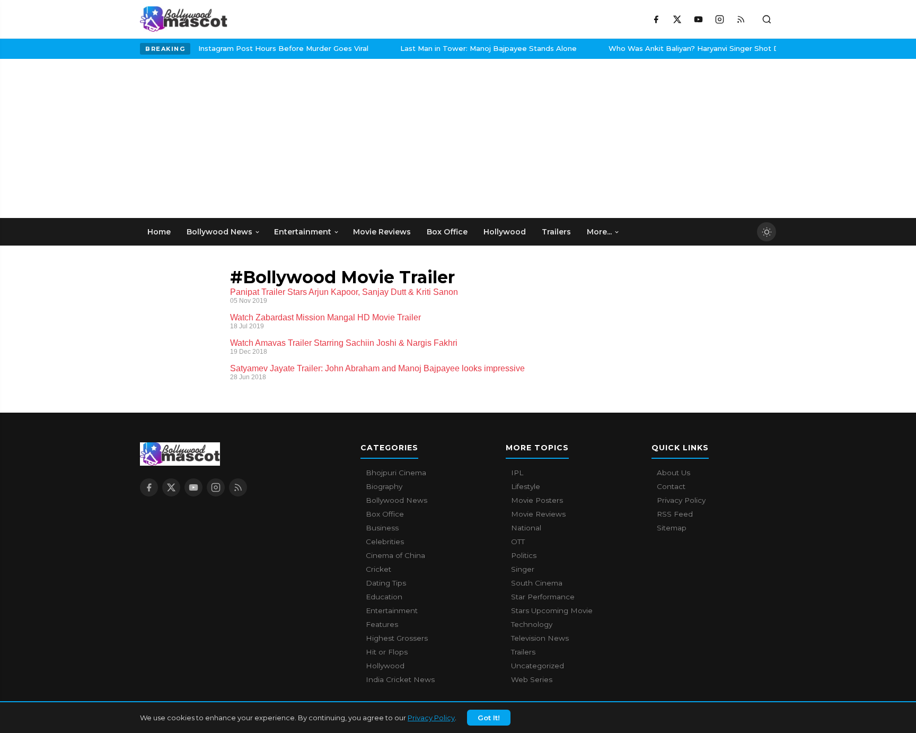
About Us (673, 472)
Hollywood (385, 665)
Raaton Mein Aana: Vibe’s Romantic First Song (676, 48)
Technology (531, 624)
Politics (523, 555)
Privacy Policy (431, 717)
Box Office (385, 514)
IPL (517, 472)
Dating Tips (386, 583)
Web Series (531, 679)
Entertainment (392, 610)
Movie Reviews (538, 514)
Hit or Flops (387, 652)
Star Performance (543, 596)
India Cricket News (400, 679)
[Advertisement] (219, 138)
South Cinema (536, 583)
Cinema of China (395, 555)
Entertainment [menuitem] (302, 232)
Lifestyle (525, 486)
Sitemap (671, 527)
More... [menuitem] (599, 232)
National (526, 527)
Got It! (489, 717)
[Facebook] (656, 19)
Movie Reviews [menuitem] (382, 232)
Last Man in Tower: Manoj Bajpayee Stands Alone (257, 48)
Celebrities (385, 541)
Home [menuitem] (159, 232)
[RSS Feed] (741, 19)
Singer (522, 569)
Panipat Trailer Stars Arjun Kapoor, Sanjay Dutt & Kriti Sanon (344, 291)
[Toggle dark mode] (766, 231)
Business (382, 527)
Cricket (378, 569)
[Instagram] (719, 19)
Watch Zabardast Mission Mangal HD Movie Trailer (325, 317)
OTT (518, 541)
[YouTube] (698, 19)
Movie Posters (537, 500)
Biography (384, 486)
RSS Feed (675, 514)
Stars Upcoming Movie (552, 610)
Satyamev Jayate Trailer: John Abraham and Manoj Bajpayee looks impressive (377, 368)
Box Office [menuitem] (447, 232)
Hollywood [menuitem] (504, 232)
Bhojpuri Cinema (396, 472)
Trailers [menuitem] (556, 232)
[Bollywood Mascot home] (183, 19)
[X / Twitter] (677, 19)
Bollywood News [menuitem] (219, 232)
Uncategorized (537, 665)
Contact (671, 486)
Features (382, 624)
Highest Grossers (397, 638)
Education (384, 596)
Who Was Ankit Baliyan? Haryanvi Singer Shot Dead (469, 48)
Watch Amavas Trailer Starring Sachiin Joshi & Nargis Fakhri (343, 342)
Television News (540, 638)
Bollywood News (396, 500)
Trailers (523, 652)
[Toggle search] (766, 19)
